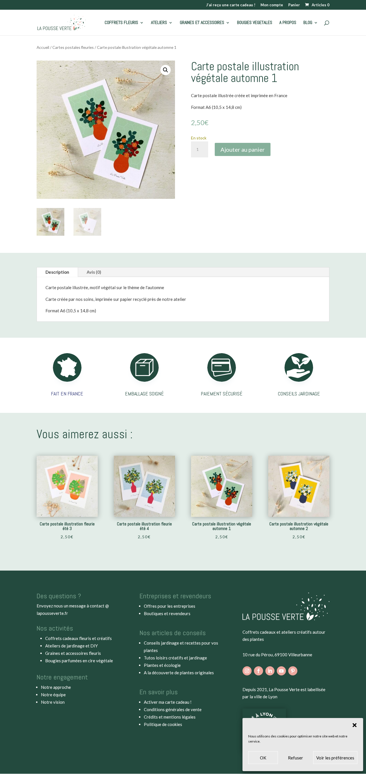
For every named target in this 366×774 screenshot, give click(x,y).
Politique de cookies (163, 724)
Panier (294, 5)
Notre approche (56, 687)
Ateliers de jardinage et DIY (71, 645)
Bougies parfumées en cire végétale (79, 660)
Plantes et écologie (162, 665)
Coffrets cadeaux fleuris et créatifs (78, 638)
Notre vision (53, 702)
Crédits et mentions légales (170, 716)
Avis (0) (94, 272)
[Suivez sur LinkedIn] (269, 670)
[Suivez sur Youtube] (281, 670)
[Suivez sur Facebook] (258, 670)
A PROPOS (287, 23)
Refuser (295, 757)
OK (263, 757)
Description (57, 272)
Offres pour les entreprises (169, 606)
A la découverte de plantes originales (179, 672)
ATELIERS (159, 23)
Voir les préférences (335, 757)
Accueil (43, 47)
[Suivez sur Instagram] (247, 670)
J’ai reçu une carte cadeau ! (230, 5)
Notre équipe (53, 694)
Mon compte (271, 5)
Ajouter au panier (242, 149)
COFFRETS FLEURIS (121, 23)
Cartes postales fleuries (73, 47)
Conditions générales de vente (173, 709)
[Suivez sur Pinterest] (292, 670)
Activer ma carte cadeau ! (168, 702)
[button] (354, 725)
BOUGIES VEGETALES (254, 23)
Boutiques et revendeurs (167, 613)
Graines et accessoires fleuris (73, 653)
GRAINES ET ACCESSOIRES (202, 23)
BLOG (307, 23)
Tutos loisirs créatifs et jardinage (175, 657)
